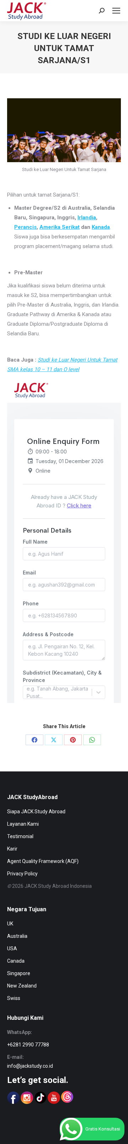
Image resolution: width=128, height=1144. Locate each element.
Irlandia (87, 217)
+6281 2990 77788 (28, 1044)
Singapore (18, 973)
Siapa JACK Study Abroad (36, 811)
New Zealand (22, 986)
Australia (17, 936)
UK (10, 923)
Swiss (13, 998)
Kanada (101, 227)
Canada (16, 961)
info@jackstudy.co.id (30, 1066)
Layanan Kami (23, 824)
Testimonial (20, 836)
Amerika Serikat (59, 227)
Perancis (25, 227)
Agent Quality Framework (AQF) (43, 861)
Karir (12, 849)
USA (12, 948)
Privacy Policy (22, 873)
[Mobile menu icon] (116, 10)
